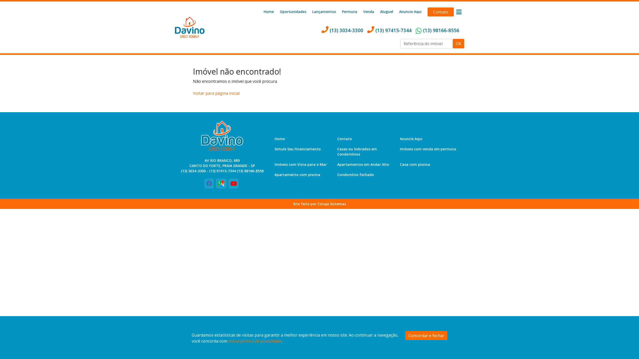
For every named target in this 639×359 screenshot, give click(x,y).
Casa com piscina (415, 164)
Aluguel (386, 11)
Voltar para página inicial (216, 93)
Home (269, 11)
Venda (368, 11)
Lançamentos (324, 11)
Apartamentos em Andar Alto (363, 164)
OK (458, 43)
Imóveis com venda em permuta (428, 149)
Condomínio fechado (355, 174)
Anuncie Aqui (410, 11)
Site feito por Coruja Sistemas (319, 203)
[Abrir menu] (458, 11)
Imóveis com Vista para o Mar (301, 164)
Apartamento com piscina (297, 174)
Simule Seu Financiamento (298, 149)
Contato (440, 12)
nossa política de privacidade (255, 341)
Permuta (349, 11)
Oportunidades (293, 11)
